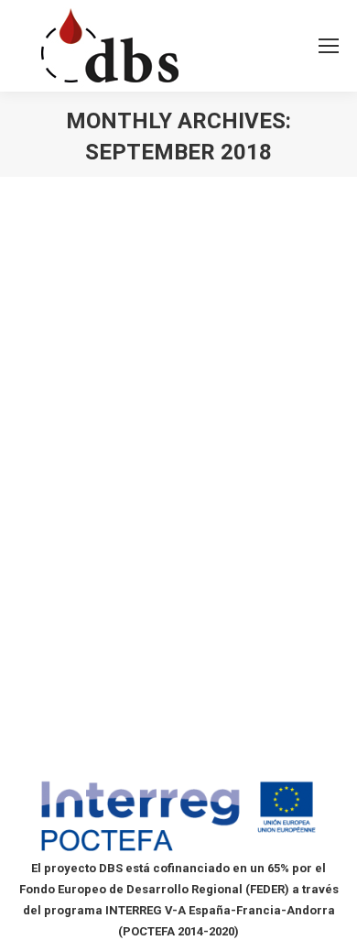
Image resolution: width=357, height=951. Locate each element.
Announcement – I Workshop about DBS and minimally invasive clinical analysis (162, 433)
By (104, 494)
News (56, 494)
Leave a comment (88, 515)
